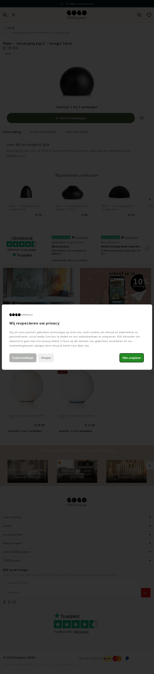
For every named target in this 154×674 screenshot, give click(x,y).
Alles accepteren (131, 357)
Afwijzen (46, 357)
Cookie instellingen (23, 357)
